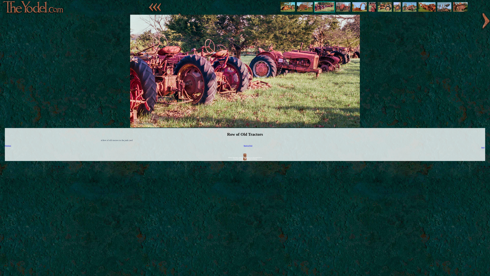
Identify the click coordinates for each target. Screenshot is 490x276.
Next (483, 147)
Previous (8, 146)
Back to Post (248, 146)
